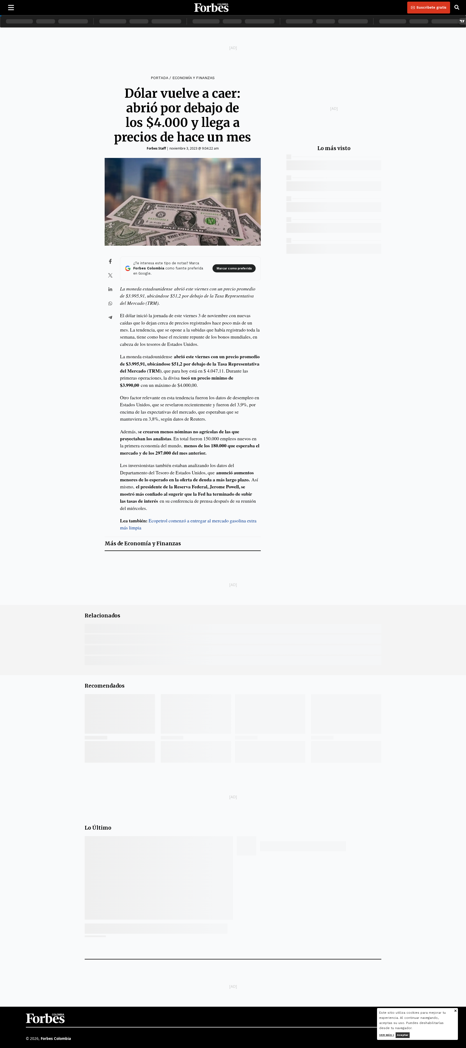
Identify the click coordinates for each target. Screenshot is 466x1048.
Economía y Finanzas (193, 78)
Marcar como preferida (234, 268)
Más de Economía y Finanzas (143, 543)
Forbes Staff (156, 148)
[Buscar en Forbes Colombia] (456, 7)
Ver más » (386, 1034)
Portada (159, 78)
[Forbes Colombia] (211, 7)
